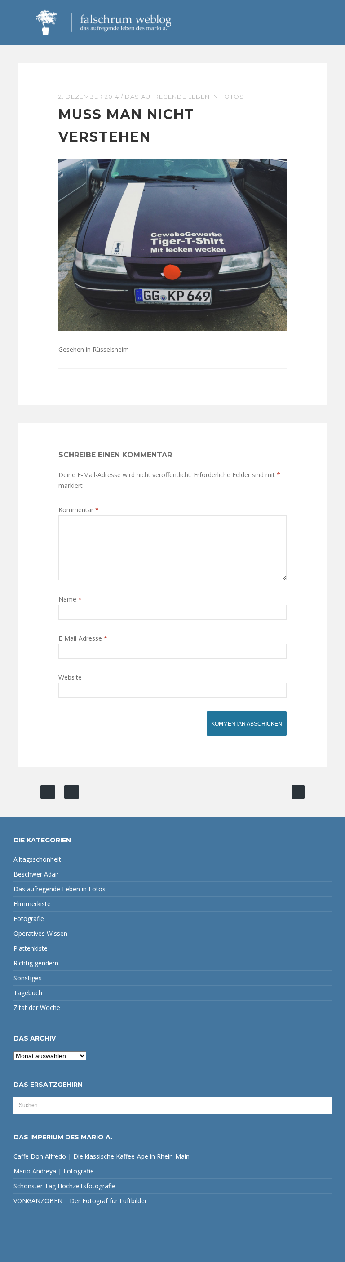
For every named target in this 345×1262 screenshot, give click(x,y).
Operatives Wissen (40, 933)
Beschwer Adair (36, 874)
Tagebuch (27, 992)
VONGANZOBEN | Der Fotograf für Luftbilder (80, 1200)
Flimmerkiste (32, 903)
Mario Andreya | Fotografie (53, 1171)
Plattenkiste (30, 948)
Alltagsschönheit (37, 859)
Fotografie (28, 918)
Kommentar (78, 509)
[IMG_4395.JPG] (172, 244)
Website (70, 677)
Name (70, 599)
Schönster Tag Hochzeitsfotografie (64, 1186)
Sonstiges (27, 978)
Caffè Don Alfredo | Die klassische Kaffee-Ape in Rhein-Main (101, 1156)
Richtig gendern (35, 963)
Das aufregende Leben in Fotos (184, 96)
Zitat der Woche (36, 1007)
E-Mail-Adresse (82, 638)
